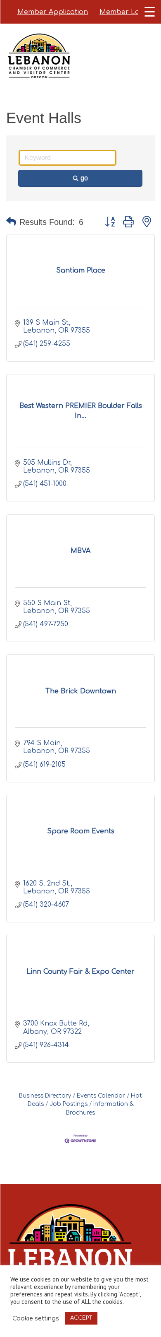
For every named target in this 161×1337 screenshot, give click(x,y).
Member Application (52, 12)
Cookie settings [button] (35, 1318)
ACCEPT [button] (81, 1318)
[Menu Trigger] (149, 11)
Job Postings (69, 1104)
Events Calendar (101, 1096)
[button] (11, 222)
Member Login (124, 12)
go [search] (84, 177)
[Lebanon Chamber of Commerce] (39, 66)
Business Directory (45, 1096)
